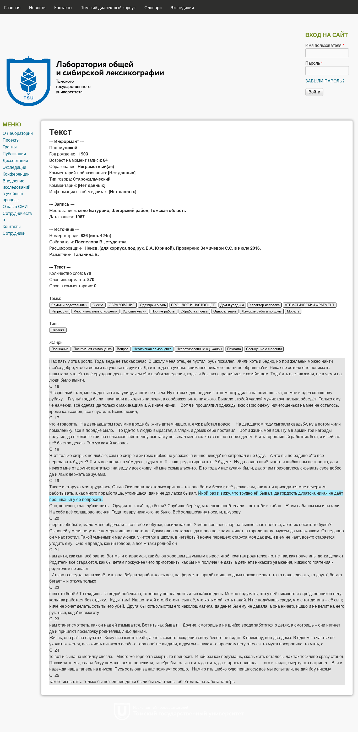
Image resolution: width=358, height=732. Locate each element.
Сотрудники (14, 233)
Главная (12, 7)
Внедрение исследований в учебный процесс (16, 190)
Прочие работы (163, 311)
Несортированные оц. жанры (199, 349)
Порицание (59, 349)
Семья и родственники (69, 305)
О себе (98, 305)
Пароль (314, 63)
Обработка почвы (194, 311)
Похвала (234, 349)
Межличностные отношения (95, 311)
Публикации (14, 153)
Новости (37, 7)
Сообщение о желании (264, 349)
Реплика (57, 330)
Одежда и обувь (153, 305)
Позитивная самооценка (93, 349)
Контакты (63, 7)
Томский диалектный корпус (108, 7)
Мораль (293, 311)
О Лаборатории (18, 133)
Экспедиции (182, 7)
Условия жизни (134, 311)
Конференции (16, 174)
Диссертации (15, 160)
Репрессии (59, 311)
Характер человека (264, 305)
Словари (153, 7)
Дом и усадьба (232, 305)
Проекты (11, 140)
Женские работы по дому (262, 311)
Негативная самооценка (152, 349)
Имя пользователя (324, 45)
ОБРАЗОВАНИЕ (122, 305)
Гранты (10, 147)
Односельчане (224, 311)
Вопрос (122, 349)
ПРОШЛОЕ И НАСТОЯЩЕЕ (193, 305)
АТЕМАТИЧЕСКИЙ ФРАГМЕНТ (309, 305)
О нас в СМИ (15, 206)
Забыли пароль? (325, 81)
